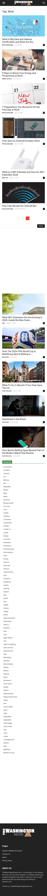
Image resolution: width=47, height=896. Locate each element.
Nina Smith (5, 357)
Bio (4, 483)
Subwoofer (7, 717)
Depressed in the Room (14, 419)
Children (6, 516)
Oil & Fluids (7, 684)
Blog (5, 493)
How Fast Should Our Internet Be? (19, 206)
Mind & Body (8, 664)
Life (4, 641)
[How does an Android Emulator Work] (23, 127)
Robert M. (5, 178)
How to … (6, 625)
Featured (6, 565)
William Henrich (7, 79)
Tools (5, 733)
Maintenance (8, 651)
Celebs (5, 513)
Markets (6, 661)
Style (5, 713)
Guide (5, 598)
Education (7, 542)
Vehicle (6, 743)
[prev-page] (18, 218)
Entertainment (8, 549)
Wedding (6, 749)
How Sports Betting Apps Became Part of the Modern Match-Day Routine (23, 451)
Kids (5, 631)
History (6, 608)
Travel (5, 736)
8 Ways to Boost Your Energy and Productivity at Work (19, 74)
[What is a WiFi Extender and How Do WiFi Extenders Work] (23, 158)
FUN (5, 575)
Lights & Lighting (9, 644)
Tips (5, 730)
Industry (6, 628)
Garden (6, 592)
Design (6, 536)
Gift (4, 595)
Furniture (6, 579)
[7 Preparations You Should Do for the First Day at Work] (23, 93)
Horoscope (7, 621)
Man (5, 654)
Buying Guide (8, 503)
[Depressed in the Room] (23, 405)
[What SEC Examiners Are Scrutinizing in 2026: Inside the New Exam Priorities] (23, 304)
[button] (3, 3)
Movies (6, 671)
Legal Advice (8, 638)
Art (4, 477)
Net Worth (7, 680)
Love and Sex (8, 648)
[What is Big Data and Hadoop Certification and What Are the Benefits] (23, 25)
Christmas (7, 519)
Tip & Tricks (7, 726)
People (5, 687)
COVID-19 (6, 529)
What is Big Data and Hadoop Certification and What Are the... (18, 40)
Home (4, 8)
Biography (7, 487)
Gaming (6, 588)
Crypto (5, 533)
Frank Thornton (7, 391)
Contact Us (6, 854)
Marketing (7, 657)
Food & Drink (8, 572)
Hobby (5, 611)
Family (5, 559)
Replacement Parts (10, 697)
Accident (6, 470)
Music (5, 677)
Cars (5, 510)
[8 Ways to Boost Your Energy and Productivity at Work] (23, 59)
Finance (6, 569)
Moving (6, 674)
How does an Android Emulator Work (21, 141)
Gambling (7, 582)
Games (6, 585)
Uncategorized (8, 740)
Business (6, 500)
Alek (3, 323)
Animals (6, 473)
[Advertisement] (23, 261)
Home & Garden (9, 618)
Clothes (6, 526)
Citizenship (7, 523)
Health (5, 605)
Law (4, 634)
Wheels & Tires (8, 753)
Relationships (8, 694)
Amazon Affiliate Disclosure (12, 851)
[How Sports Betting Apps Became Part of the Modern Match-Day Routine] (23, 437)
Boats (5, 496)
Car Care (6, 506)
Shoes (5, 700)
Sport (5, 710)
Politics (6, 690)
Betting (6, 480)
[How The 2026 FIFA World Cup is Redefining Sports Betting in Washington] (23, 338)
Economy (6, 539)
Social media (8, 707)
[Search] (44, 3)
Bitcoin (6, 490)
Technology (7, 723)
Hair (5, 602)
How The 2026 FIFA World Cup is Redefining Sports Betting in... (19, 352)
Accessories (7, 467)
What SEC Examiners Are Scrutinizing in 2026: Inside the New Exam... (22, 318)
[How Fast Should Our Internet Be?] (23, 192)
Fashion (6, 562)
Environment (8, 552)
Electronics (7, 546)
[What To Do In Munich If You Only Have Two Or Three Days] (23, 372)
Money (5, 667)
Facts (5, 556)
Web (5, 746)
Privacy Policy (7, 861)
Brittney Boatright (7, 45)
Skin (5, 703)
